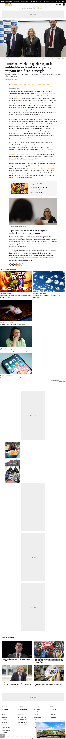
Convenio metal (9, 1)
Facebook (53, 709)
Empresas (7, 61)
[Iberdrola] (40, 8)
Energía (49, 84)
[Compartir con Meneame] (16, 264)
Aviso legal (37, 717)
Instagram (53, 717)
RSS (35, 719)
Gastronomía (6, 727)
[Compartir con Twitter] (13, 264)
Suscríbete (37, 712)
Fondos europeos (42, 84)
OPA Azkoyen (38, 1)
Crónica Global (46, 1)
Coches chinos (32, 1)
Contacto (37, 714)
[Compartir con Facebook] (10, 264)
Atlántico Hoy (22, 719)
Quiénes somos (38, 709)
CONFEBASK (34, 84)
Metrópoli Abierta (23, 712)
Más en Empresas (8, 637)
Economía (5, 709)
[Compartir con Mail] (19, 264)
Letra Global (58, 1)
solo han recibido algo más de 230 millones (40, 168)
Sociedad (4, 717)
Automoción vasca (24, 1)
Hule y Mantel (22, 725)
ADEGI (25, 84)
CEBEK (29, 84)
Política (4, 714)
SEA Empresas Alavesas (17, 84)
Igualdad (4, 732)
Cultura (4, 722)
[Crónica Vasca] (27, 4)
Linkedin (52, 714)
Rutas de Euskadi (7, 730)
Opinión (4, 719)
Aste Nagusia (16, 1)
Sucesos (4, 725)
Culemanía (52, 1)
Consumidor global (24, 722)
